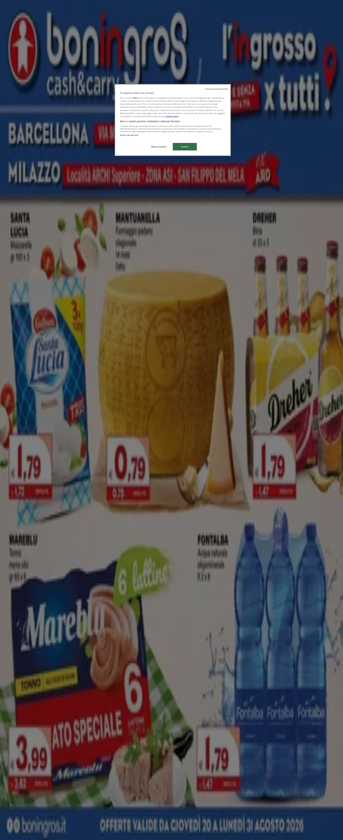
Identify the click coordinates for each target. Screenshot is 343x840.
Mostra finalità (158, 146)
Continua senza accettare (216, 88)
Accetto (185, 146)
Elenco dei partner (129, 135)
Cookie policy (171, 116)
